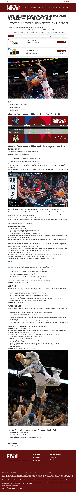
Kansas (42, 32)
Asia (46, 7)
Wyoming (64, 36)
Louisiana (48, 32)
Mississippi (18, 36)
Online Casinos (65, 7)
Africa (43, 7)
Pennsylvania (43, 36)
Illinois (27, 32)
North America (51, 7)
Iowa (37, 32)
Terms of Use (53, 457)
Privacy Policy (53, 459)
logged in (16, 446)
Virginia (50, 36)
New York (32, 36)
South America (58, 7)
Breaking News (33, 7)
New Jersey (25, 36)
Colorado (21, 32)
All (10, 32)
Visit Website (62, 41)
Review (61, 44)
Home (25, 7)
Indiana (32, 32)
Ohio (37, 36)
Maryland (55, 32)
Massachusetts (62, 32)
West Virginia (57, 36)
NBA (28, 7)
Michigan (11, 36)
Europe (38, 7)
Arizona (15, 32)
